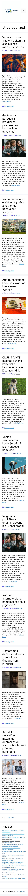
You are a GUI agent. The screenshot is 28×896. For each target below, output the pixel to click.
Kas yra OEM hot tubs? (7, 872)
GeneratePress (21, 891)
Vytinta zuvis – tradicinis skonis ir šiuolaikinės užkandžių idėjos (13, 42)
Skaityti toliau (6, 101)
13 (9, 817)
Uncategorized (9, 106)
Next (13, 817)
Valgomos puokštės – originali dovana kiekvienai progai (13, 520)
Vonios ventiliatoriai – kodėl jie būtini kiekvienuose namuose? (11, 443)
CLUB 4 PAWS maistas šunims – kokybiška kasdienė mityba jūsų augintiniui (13, 364)
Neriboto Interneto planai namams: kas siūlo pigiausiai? (14, 600)
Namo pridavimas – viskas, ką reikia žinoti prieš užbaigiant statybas (13, 205)
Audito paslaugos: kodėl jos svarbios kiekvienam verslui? (13, 284)
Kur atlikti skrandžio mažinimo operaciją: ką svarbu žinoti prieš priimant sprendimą (14, 742)
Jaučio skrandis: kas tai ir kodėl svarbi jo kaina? (13, 878)
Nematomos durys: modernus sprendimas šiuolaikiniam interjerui (13, 657)
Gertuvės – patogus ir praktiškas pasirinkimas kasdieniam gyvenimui (10, 123)
